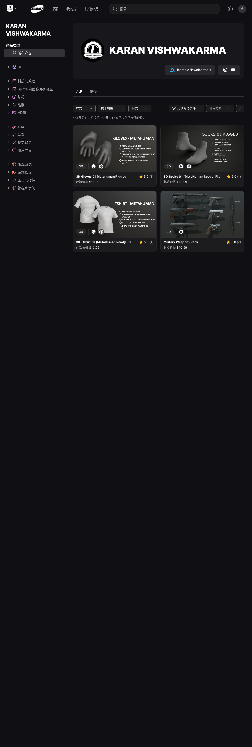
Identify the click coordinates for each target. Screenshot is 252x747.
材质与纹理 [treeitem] (26, 81)
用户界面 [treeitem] (25, 150)
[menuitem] (55, 9)
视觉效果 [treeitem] (25, 142)
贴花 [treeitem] (21, 97)
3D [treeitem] (20, 67)
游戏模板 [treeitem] (25, 172)
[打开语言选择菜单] (230, 9)
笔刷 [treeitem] (21, 105)
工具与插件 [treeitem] (26, 180)
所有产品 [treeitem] (25, 53)
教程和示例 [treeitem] (26, 188)
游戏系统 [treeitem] (25, 164)
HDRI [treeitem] (22, 112)
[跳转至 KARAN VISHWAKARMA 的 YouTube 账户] (233, 70)
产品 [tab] (79, 92)
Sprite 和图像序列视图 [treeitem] (35, 89)
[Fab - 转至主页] (37, 9)
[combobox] (168, 8)
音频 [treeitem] (21, 134)
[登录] (242, 9)
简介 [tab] (93, 92)
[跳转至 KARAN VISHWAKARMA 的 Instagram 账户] (225, 70)
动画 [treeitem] (21, 126)
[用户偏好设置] (240, 108)
